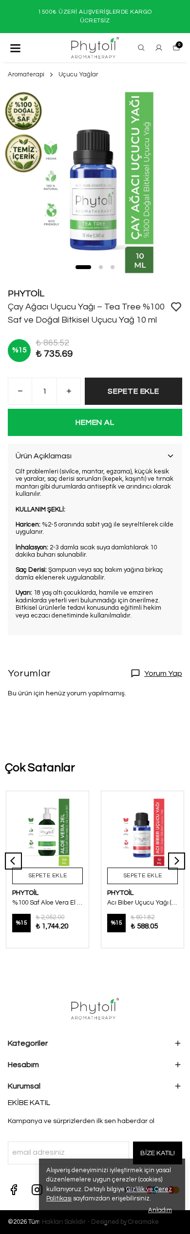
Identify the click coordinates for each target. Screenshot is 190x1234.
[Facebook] (13, 1190)
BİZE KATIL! (157, 1153)
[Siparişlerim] (159, 48)
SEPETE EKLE (133, 391)
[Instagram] (37, 1190)
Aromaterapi (26, 74)
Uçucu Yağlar (78, 74)
